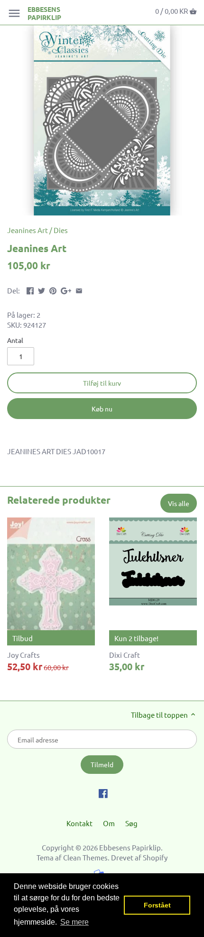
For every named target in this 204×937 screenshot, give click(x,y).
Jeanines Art (27, 229)
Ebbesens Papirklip (44, 13)
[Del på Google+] (66, 289)
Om (109, 823)
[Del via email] (79, 289)
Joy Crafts (23, 654)
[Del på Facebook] (30, 289)
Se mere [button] (74, 922)
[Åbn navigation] (14, 13)
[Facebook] (103, 793)
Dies (61, 229)
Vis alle (178, 503)
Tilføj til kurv (102, 383)
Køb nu (102, 408)
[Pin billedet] (52, 289)
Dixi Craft (124, 654)
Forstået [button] (157, 905)
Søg (131, 823)
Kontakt (79, 823)
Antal (15, 340)
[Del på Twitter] (41, 289)
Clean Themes (85, 857)
